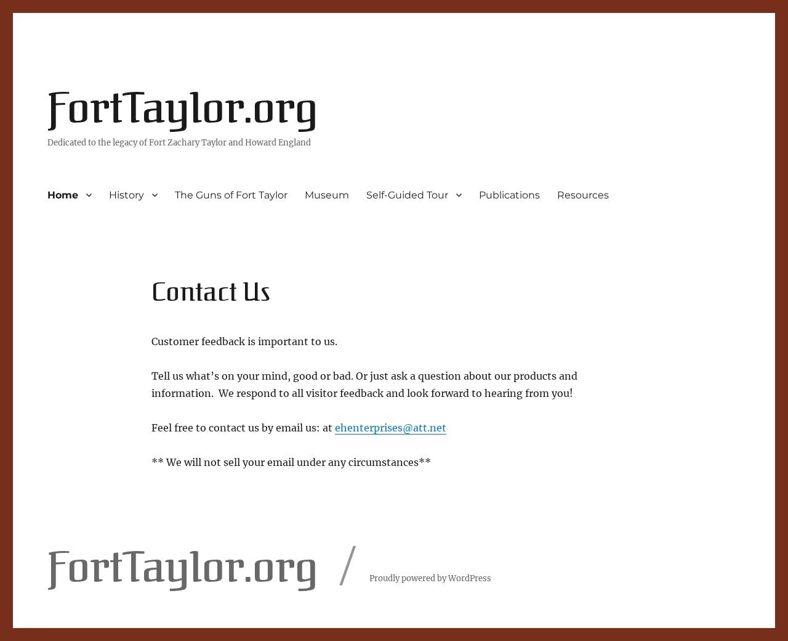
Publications (509, 195)
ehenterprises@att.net (390, 428)
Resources (583, 195)
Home (62, 195)
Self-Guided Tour (407, 195)
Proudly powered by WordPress (430, 578)
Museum (327, 195)
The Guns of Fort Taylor (231, 195)
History (126, 195)
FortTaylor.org (182, 108)
